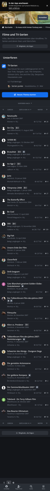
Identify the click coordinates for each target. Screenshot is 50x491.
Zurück (10, 110)
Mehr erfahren (6, 5)
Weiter (40, 110)
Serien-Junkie (17, 86)
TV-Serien (12, 65)
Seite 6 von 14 (24, 110)
